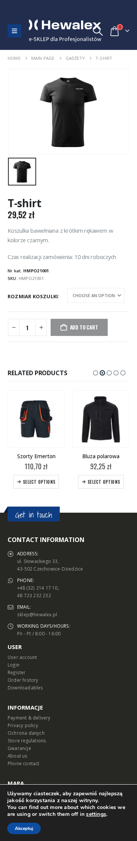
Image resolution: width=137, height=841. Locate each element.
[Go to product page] (36, 419)
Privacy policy (23, 725)
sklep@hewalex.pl (37, 614)
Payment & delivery (29, 718)
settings (96, 814)
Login (13, 665)
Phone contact (24, 763)
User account (22, 657)
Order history (23, 680)
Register (17, 672)
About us (18, 756)
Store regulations (27, 740)
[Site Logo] (45, 30)
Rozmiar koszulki (33, 296)
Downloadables (25, 687)
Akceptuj (24, 828)
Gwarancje (19, 748)
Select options (39, 482)
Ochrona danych (26, 733)
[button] (14, 30)
